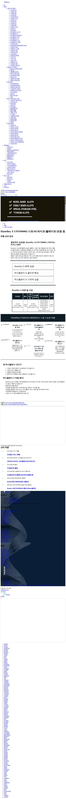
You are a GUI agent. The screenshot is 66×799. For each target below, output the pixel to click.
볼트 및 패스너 (11, 169)
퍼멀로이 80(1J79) (15, 87)
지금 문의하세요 (5, 564)
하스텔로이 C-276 (15, 32)
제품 (5, 225)
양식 (5, 160)
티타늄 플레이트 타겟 (16, 138)
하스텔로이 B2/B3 (6, 522)
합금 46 (12, 93)
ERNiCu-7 (10, 157)
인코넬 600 (13, 13)
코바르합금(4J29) (15, 85)
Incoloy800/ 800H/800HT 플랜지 (18, 481)
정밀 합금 (10, 82)
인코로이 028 (14, 63)
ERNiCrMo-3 (10, 151)
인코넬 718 (13, 10)
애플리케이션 (8, 184)
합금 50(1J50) (14, 95)
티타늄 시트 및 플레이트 (17, 142)
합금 (5, 6)
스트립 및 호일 (11, 167)
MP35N (12, 70)
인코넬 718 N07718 (6, 514)
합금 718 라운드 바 (22, 585)
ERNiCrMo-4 (10, 154)
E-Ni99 (9, 148)
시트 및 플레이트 (12, 165)
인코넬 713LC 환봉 (13, 454)
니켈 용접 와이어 (12, 153)
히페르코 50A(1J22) (15, 90)
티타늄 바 (13, 125)
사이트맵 (6, 582)
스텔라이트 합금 (15, 78)
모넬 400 (12, 28)
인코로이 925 (14, 52)
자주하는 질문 (11, 182)
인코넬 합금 (4, 549)
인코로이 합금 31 (15, 65)
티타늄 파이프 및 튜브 (16, 131)
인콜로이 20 (13, 62)
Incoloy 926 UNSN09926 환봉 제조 (14, 402)
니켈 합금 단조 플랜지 (13, 170)
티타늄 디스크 (14, 126)
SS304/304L (13, 119)
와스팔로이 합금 (15, 75)
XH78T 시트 (38, 585)
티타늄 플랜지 (14, 133)
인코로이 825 (14, 43)
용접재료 (6, 145)
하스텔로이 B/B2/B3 (16, 35)
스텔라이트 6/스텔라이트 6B (9, 511)
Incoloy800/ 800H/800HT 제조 (18, 45)
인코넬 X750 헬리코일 (10, 585)
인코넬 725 (13, 20)
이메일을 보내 (5, 590)
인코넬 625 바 (52, 585)
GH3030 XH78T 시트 (6, 516)
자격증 (9, 180)
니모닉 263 (13, 60)
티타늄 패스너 (14, 130)
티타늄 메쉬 (13, 143)
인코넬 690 (13, 25)
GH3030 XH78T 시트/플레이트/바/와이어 (21, 461)
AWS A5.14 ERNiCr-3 (13, 150)
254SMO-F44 (13, 108)
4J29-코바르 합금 (5, 519)
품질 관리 (10, 179)
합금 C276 (31, 585)
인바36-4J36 (4, 517)
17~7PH (12, 114)
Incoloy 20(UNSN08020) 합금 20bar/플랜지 (15, 404)
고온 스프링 (10, 172)
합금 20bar (45, 585)
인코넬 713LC (14, 27)
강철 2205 (13, 117)
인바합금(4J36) (14, 83)
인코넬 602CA (14, 16)
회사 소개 (6, 175)
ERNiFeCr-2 (10, 156)
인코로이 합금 (5, 552)
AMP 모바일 (7, 583)
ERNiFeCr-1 (10, 159)
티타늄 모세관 (14, 128)
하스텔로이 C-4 (14, 38)
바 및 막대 (10, 162)
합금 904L (13, 103)
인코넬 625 (13, 11)
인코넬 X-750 (14, 18)
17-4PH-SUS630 (14, 116)
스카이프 (3, 591)
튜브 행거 (10, 174)
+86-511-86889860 (10, 192)
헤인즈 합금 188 (14, 73)
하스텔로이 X (14, 33)
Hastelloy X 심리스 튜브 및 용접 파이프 (39, 348)
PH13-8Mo (13, 109)
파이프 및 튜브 (11, 163)
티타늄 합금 (10, 123)
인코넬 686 (13, 22)
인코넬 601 (13, 15)
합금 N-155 (13, 77)
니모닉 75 (13, 57)
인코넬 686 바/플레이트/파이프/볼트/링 (20, 475)
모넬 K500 (13, 30)
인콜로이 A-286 (14, 48)
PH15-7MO (13, 111)
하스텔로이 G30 (14, 37)
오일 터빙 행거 (5, 542)
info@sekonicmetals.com (11, 190)
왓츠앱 (8, 594)
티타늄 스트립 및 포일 (16, 140)
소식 (5, 185)
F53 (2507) (13, 107)
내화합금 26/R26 (5, 521)
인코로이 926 (14, 47)
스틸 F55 (12, 105)
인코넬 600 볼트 (12, 468)
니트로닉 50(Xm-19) (15, 100)
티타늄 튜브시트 (15, 137)
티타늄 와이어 (14, 135)
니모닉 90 (13, 58)
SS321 (12, 122)
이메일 (3, 596)
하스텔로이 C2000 (15, 42)
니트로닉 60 (13, 102)
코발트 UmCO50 (15, 80)
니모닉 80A (13, 54)
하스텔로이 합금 (5, 551)
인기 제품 (6, 580)
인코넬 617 (13, 23)
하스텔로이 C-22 (15, 40)
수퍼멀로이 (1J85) (15, 88)
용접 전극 (10, 147)
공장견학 (9, 177)
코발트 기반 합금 (12, 67)
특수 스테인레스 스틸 (13, 98)
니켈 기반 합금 (11, 8)
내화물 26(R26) (14, 72)
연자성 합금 (13, 92)
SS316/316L (13, 120)
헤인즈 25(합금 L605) (16, 68)
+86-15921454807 (13, 500)
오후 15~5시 (13, 112)
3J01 (11, 97)
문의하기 (6, 187)
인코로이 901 (14, 50)
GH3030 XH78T (14, 55)
